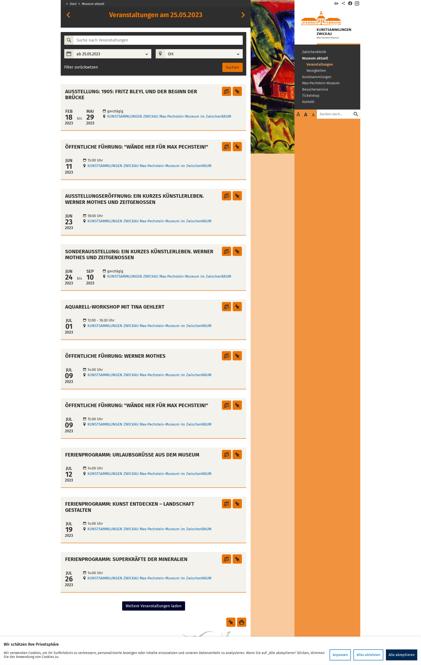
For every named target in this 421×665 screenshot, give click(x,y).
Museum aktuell (93, 4)
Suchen (232, 67)
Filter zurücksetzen (81, 67)
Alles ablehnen (368, 655)
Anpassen (340, 655)
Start (73, 4)
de (336, 3)
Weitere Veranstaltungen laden (154, 606)
